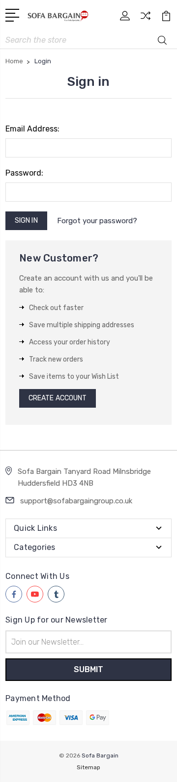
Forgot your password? (97, 220)
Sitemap (88, 767)
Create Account (58, 398)
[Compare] (145, 18)
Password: (24, 173)
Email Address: (32, 128)
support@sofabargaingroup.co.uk (76, 500)
